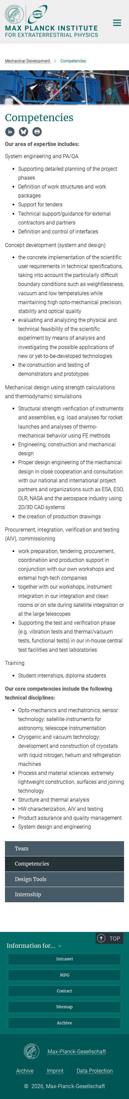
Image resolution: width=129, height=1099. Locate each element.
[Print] (37, 132)
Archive (64, 1022)
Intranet (64, 958)
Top (114, 938)
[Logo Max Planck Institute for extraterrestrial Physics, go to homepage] (52, 21)
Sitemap (64, 1006)
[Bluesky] (23, 132)
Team (21, 848)
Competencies (32, 864)
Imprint (55, 1071)
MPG (64, 975)
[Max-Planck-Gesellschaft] (35, 1052)
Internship (28, 894)
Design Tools (31, 879)
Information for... (32, 946)
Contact (64, 990)
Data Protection (95, 1071)
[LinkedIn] (10, 132)
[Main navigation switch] (117, 22)
